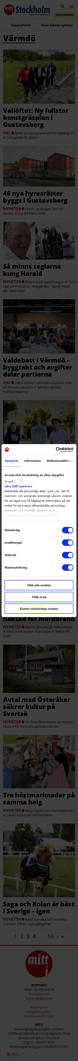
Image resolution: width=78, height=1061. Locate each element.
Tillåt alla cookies (39, 585)
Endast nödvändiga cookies (39, 608)
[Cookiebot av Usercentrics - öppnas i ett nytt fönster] (56, 449)
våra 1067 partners (18, 486)
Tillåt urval (39, 597)
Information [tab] (32, 460)
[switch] (67, 542)
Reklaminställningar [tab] (61, 460)
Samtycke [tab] (11, 460)
